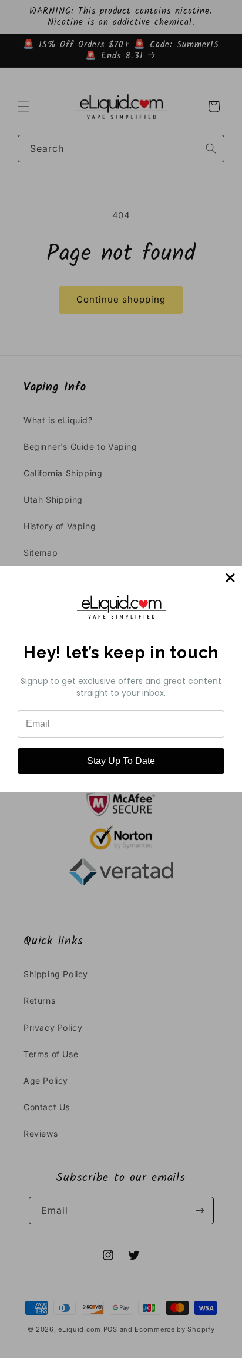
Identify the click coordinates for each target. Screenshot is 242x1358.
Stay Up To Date (121, 761)
